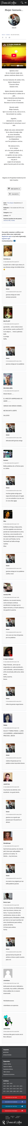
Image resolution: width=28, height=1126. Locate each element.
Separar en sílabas (7, 1066)
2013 (18, 1088)
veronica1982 (7, 220)
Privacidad (8, 1117)
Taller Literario (6, 1071)
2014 (14, 1088)
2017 (4, 1088)
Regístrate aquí (6, 236)
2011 (4, 1091)
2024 (11, 1083)
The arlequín (10, 203)
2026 (4, 1083)
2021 (11, 1086)
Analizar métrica (7, 1064)
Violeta (13, 220)
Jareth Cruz (6, 784)
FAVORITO (15, 194)
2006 (21, 1091)
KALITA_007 (6, 321)
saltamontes (6, 1028)
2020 (14, 1086)
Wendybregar (7, 843)
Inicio (3, 34)
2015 (11, 1088)
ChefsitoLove (7, 259)
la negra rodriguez (8, 659)
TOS (12, 1117)
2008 (14, 1091)
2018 (21, 1086)
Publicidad (8, 1118)
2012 (21, 1088)
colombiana (6, 980)
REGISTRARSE (8, 1054)
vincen (8, 34)
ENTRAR (6, 1052)
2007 (18, 1091)
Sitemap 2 (12, 1116)
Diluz (4, 521)
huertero (5, 460)
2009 (11, 1091)
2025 (8, 1083)
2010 (8, 1091)
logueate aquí (6, 238)
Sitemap (7, 1116)
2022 (8, 1086)
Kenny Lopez (6, 902)
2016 (8, 1088)
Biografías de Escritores (8, 1074)
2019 (18, 1086)
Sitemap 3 (18, 1116)
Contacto (17, 1117)
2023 (4, 1086)
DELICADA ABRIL (8, 388)
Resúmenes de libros (8, 1069)
